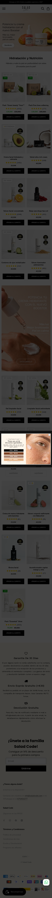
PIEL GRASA (14, 450)
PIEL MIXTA (14, 453)
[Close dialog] (49, 435)
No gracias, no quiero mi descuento (13, 461)
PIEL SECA (13, 456)
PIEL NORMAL (13, 459)
